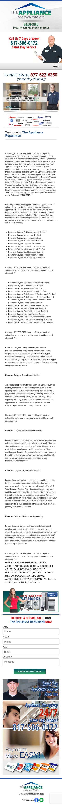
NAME (5, 626)
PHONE (6, 637)
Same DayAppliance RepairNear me (45, 688)
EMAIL (5, 646)
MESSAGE (7, 657)
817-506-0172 (24, 42)
